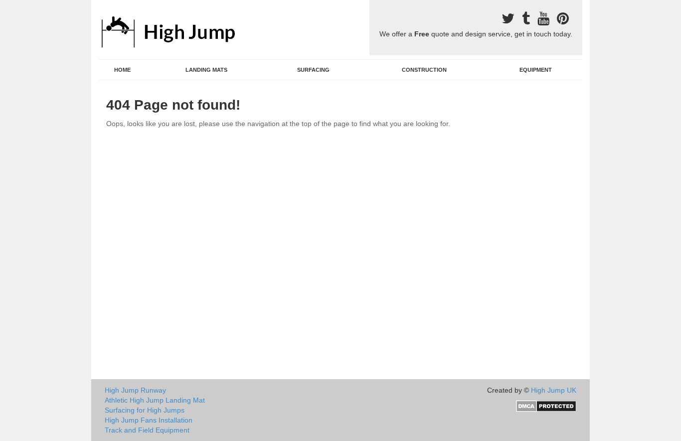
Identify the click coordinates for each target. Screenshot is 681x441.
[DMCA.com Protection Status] (546, 406)
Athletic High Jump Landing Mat (155, 400)
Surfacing (313, 70)
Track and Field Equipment (147, 430)
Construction (424, 70)
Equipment (535, 70)
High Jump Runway (135, 390)
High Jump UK (553, 390)
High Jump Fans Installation (148, 420)
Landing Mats (206, 70)
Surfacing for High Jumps (144, 410)
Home (122, 70)
